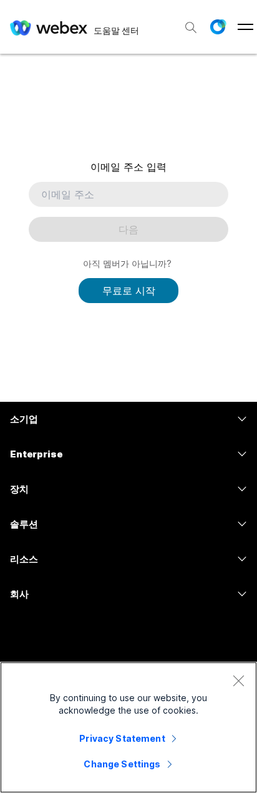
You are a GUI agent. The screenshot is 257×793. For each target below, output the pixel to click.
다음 (128, 229)
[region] (128, 727)
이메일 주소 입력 (128, 167)
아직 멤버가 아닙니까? (127, 263)
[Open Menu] (245, 27)
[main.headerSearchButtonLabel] (190, 24)
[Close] (238, 680)
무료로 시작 (128, 290)
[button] (217, 27)
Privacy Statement (122, 738)
